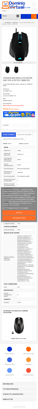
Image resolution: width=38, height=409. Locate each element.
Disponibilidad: (7, 103)
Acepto (19, 213)
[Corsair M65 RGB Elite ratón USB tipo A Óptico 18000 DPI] (7, 72)
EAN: (4, 98)
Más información (8, 208)
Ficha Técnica (8, 134)
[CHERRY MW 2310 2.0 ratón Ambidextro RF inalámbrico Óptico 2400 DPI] (19, 315)
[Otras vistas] (2, 69)
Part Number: (6, 94)
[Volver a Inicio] (1, 22)
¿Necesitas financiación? (13, 139)
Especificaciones (24, 134)
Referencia (6, 89)
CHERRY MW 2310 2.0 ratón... (19, 338)
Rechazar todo (19, 218)
